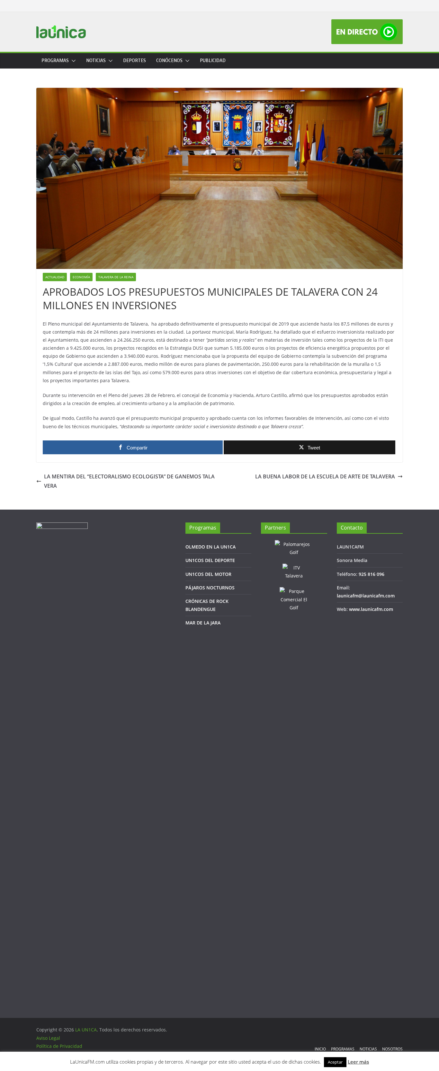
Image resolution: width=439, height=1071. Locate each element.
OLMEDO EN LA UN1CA (210, 547)
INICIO (320, 1049)
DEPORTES (134, 61)
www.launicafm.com (371, 609)
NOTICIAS (96, 61)
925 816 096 (371, 574)
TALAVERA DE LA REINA (115, 277)
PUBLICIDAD (213, 61)
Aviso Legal (48, 1038)
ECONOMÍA (81, 277)
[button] (72, 60)
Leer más (358, 1061)
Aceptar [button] (335, 1062)
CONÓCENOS (169, 61)
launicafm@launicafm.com (366, 596)
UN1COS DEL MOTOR (208, 574)
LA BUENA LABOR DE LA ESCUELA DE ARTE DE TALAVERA (325, 476)
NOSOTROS (392, 1049)
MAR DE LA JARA (202, 623)
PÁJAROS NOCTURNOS (210, 588)
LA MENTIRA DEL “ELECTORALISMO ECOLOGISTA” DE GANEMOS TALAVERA (129, 481)
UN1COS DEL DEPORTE (210, 560)
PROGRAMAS (55, 61)
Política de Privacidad (59, 1046)
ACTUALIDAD (54, 277)
